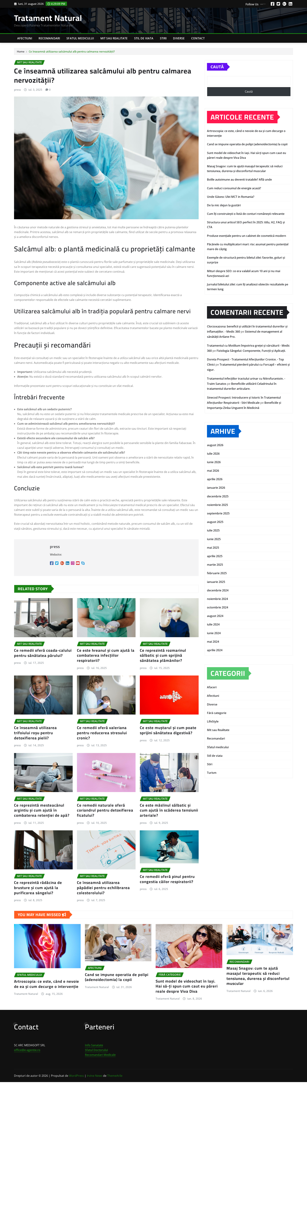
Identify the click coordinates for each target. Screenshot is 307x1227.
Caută (217, 66)
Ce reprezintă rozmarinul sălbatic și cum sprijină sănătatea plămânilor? (163, 655)
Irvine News (94, 1076)
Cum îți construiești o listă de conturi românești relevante (245, 214)
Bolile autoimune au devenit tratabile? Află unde (239, 179)
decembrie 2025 (217, 496)
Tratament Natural (48, 18)
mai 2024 (213, 642)
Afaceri (212, 687)
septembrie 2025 (218, 513)
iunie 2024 (214, 633)
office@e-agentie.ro (27, 1050)
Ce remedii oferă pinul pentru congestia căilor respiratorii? (167, 879)
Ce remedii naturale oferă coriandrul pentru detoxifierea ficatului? (105, 810)
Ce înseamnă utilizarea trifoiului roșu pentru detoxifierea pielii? (35, 732)
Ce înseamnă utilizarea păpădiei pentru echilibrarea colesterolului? (103, 887)
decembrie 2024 (217, 590)
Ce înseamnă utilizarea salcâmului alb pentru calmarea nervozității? (72, 51)
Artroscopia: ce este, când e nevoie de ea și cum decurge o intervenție (46, 984)
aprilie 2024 (214, 650)
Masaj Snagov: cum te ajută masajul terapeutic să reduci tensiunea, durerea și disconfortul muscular (258, 975)
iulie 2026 (213, 454)
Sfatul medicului (80, 38)
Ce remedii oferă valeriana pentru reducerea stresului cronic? (102, 732)
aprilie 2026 (214, 479)
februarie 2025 (217, 573)
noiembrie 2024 (217, 599)
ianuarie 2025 (216, 582)
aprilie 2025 (214, 556)
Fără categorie (216, 713)
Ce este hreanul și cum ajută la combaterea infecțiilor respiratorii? (105, 655)
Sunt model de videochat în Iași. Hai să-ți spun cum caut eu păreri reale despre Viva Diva (187, 986)
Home (21, 51)
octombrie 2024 (217, 607)
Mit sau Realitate (114, 38)
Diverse (179, 38)
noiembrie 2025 (217, 505)
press (17, 89)
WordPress (76, 1076)
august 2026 (215, 445)
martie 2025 (215, 565)
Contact (198, 38)
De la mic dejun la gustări (224, 205)
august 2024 (215, 616)
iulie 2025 (213, 530)
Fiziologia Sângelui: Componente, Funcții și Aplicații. (251, 351)
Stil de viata (144, 38)
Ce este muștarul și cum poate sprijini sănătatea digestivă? (168, 730)
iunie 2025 (214, 539)
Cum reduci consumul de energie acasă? (234, 188)
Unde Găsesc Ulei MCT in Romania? (230, 197)
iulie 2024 (213, 624)
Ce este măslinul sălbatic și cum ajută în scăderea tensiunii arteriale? (169, 810)
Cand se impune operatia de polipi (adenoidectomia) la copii (247, 144)
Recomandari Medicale (100, 1055)
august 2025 (215, 522)
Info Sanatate (94, 1045)
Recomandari (49, 38)
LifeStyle (213, 721)
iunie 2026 (214, 462)
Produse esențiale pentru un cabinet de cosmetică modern (246, 236)
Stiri (163, 38)
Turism (211, 773)
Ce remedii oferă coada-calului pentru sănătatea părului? (43, 653)
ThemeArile (114, 1076)
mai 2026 (213, 471)
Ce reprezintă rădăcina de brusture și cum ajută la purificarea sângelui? (38, 887)
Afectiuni (24, 38)
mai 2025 (213, 548)
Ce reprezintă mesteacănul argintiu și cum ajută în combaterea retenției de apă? (41, 810)
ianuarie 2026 (216, 488)
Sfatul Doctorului (96, 1050)
